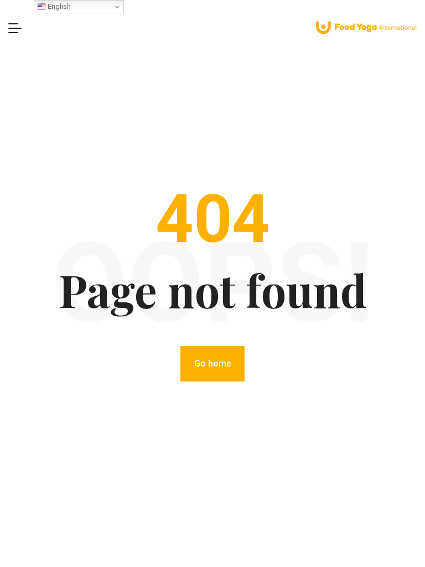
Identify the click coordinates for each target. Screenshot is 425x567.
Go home (212, 363)
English (58, 6)
